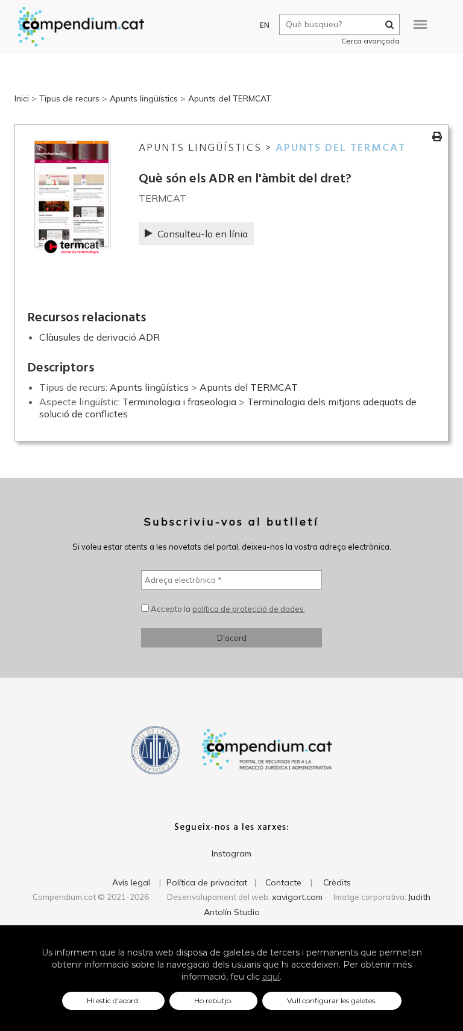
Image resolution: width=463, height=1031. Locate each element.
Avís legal (131, 882)
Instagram (231, 853)
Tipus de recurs (69, 98)
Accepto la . (227, 609)
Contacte (283, 882)
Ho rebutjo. (213, 1000)
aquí (271, 976)
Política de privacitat (206, 882)
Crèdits (337, 882)
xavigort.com (297, 896)
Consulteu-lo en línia (202, 234)
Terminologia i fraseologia (179, 402)
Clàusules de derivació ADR (99, 337)
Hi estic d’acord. (113, 1000)
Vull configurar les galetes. (332, 1000)
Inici (21, 98)
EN (265, 25)
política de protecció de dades (248, 609)
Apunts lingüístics (144, 98)
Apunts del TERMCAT (229, 98)
